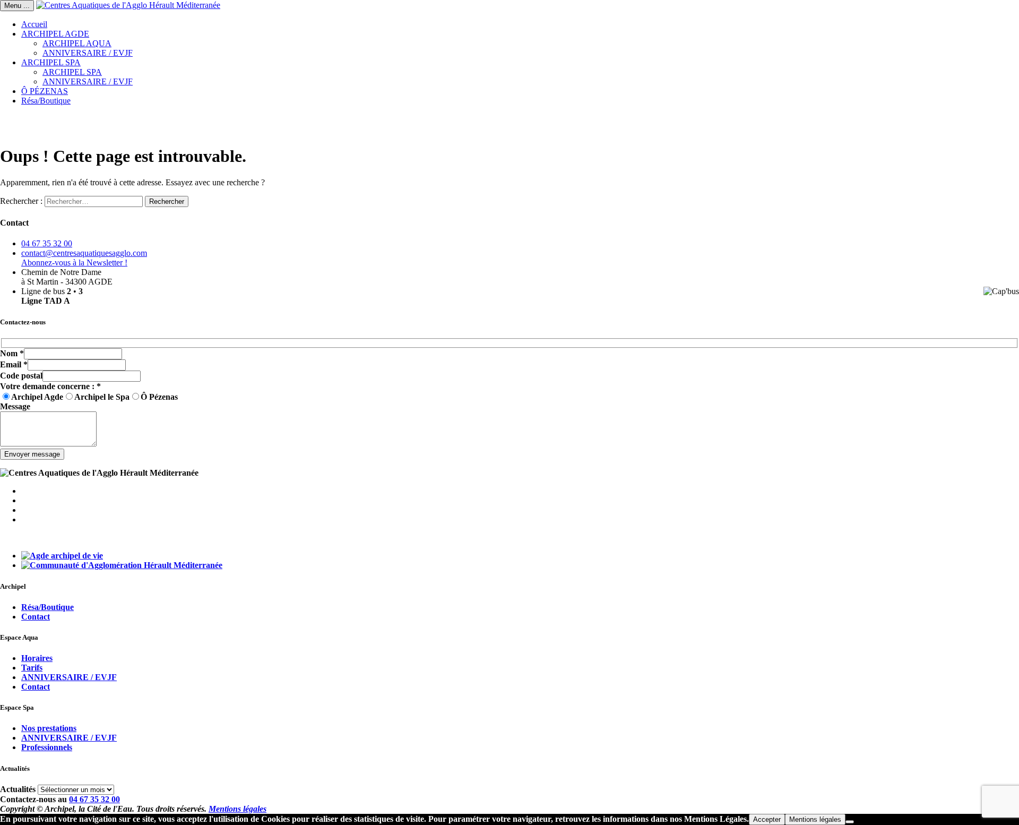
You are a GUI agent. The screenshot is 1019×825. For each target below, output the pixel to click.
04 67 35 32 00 (46, 243)
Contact (35, 616)
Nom (12, 353)
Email (14, 364)
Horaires (37, 658)
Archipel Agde (37, 396)
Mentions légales (237, 808)
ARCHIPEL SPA (51, 62)
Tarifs (31, 667)
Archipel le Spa (101, 396)
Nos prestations (48, 728)
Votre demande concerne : (50, 386)
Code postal (21, 375)
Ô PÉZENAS (44, 91)
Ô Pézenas (159, 396)
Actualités (18, 789)
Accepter (767, 819)
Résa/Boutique (46, 100)
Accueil (34, 24)
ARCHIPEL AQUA (76, 43)
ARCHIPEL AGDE (55, 33)
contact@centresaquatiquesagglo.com (84, 252)
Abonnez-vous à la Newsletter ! (74, 262)
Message (15, 406)
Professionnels (46, 747)
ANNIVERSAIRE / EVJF (87, 52)
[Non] (849, 821)
